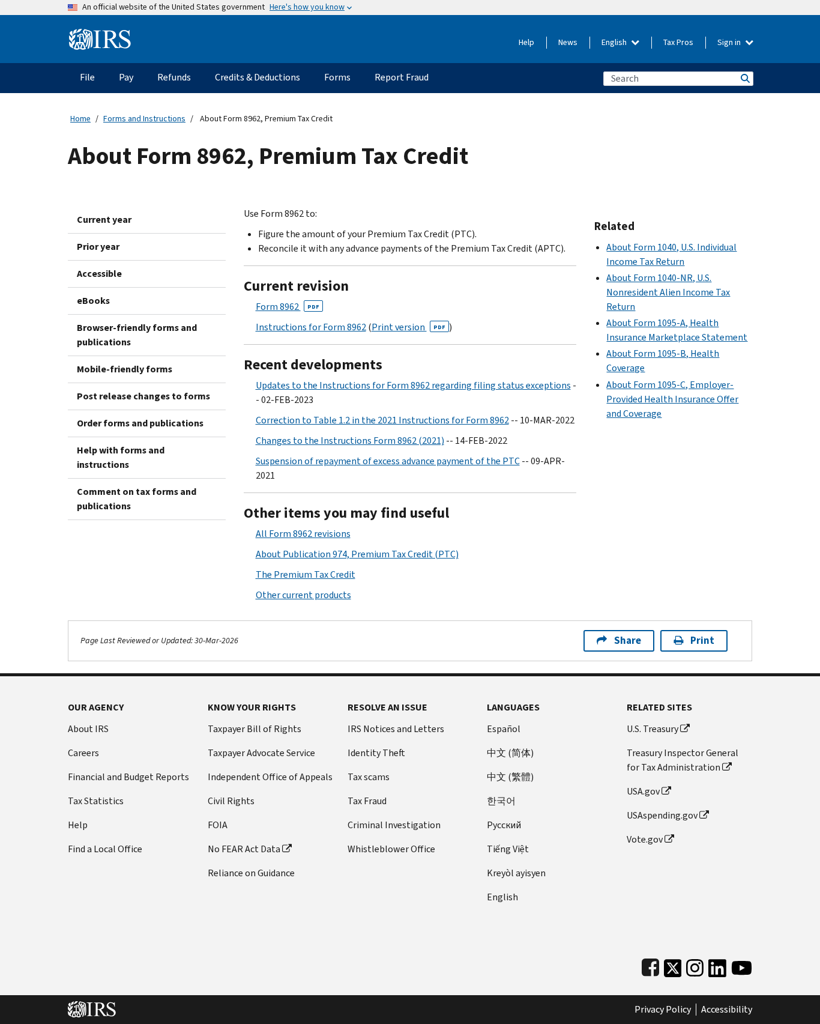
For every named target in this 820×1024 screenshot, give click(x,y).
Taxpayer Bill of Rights (254, 729)
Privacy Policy (663, 1010)
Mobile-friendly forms (124, 369)
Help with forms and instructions (120, 457)
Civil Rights (231, 801)
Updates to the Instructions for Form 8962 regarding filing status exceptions (413, 385)
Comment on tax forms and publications (136, 498)
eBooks (93, 300)
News (567, 42)
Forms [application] (337, 77)
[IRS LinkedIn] (717, 965)
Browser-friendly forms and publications (137, 334)
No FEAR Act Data (244, 849)
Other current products (303, 595)
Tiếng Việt (508, 849)
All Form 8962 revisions (303, 533)
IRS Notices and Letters (396, 729)
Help (526, 42)
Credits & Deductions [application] (257, 77)
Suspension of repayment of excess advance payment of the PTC (388, 461)
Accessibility (726, 1010)
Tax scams (369, 777)
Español (503, 729)
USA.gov (643, 791)
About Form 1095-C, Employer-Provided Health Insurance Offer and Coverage (672, 399)
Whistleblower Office (391, 849)
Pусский (504, 825)
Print (702, 640)
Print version (408, 327)
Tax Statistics (96, 801)
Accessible (99, 273)
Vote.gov (645, 839)
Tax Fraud (367, 801)
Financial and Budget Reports (128, 777)
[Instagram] (695, 965)
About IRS (88, 729)
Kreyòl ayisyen (516, 873)
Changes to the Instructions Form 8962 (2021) (350, 440)
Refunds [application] (174, 77)
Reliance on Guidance (251, 873)
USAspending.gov (662, 815)
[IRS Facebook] (650, 965)
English (615, 42)
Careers (83, 753)
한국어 (501, 801)
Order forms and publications (140, 423)
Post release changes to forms (143, 396)
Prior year (98, 246)
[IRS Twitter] (673, 965)
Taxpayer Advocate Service (261, 753)
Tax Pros (678, 42)
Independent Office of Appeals (270, 777)
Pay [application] (126, 77)
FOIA (218, 825)
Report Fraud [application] (402, 77)
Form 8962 (287, 306)
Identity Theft (376, 753)
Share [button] (627, 640)
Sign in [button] (730, 42)
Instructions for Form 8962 (311, 327)
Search (744, 78)
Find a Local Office (105, 849)
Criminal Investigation (394, 825)
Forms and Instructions (144, 118)
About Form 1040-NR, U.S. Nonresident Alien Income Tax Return (668, 292)
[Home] (100, 34)
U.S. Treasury (652, 729)
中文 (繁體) (510, 777)
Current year (104, 219)
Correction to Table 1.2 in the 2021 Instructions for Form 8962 (382, 420)
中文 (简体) (510, 753)
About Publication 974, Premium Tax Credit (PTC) (357, 554)
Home (80, 118)
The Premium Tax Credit (305, 574)
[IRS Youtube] (741, 965)
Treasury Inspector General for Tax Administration (682, 760)
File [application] (87, 77)
